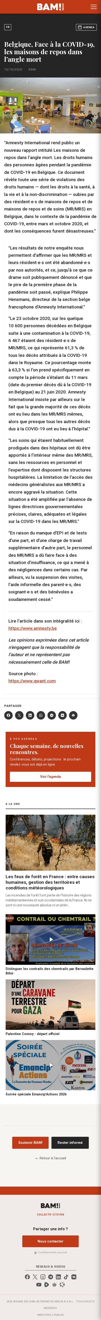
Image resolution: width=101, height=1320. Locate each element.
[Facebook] (8, 715)
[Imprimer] (73, 715)
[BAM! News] (50, 6)
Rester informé (70, 1143)
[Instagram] (42, 1276)
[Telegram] (51, 715)
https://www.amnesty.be (32, 628)
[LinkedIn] (30, 715)
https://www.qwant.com (32, 681)
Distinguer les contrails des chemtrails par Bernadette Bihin (49, 971)
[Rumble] (46, 1284)
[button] (94, 7)
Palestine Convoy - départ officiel (32, 1034)
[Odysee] (62, 1284)
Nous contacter (50, 1241)
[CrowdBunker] (54, 1284)
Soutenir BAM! (30, 1143)
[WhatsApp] (41, 715)
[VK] (62, 715)
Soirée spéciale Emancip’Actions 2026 (36, 1094)
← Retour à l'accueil (50, 1158)
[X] (19, 715)
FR (7, 27)
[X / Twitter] (35, 1276)
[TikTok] (66, 1276)
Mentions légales (50, 1314)
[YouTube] (38, 1284)
